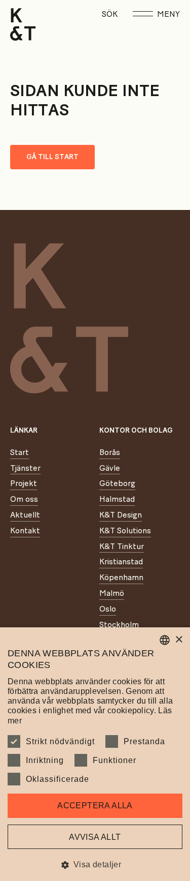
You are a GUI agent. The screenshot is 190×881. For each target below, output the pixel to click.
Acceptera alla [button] (95, 805)
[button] (95, 864)
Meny (168, 14)
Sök (110, 14)
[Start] (23, 24)
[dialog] (95, 754)
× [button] (178, 640)
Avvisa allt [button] (95, 837)
